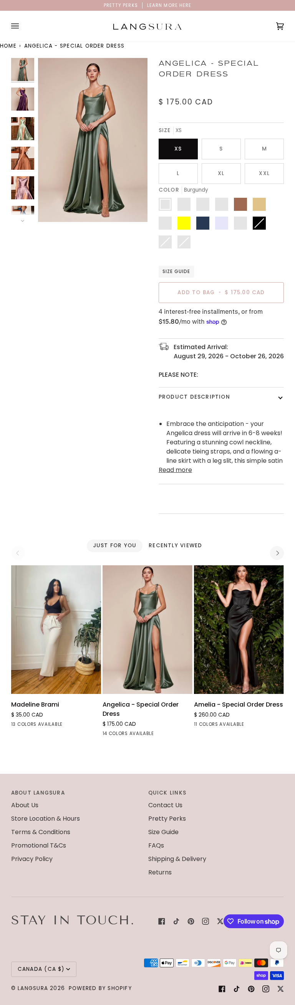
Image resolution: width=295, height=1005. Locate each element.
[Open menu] (22, 26)
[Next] (277, 553)
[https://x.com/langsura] (220, 921)
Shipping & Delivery (177, 858)
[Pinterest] (190, 921)
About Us (24, 805)
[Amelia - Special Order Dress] (239, 629)
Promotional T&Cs (38, 845)
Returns (160, 872)
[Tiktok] (176, 921)
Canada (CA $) (41, 969)
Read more (175, 469)
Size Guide (176, 271)
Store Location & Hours (45, 818)
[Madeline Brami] (56, 629)
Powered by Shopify (100, 988)
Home (8, 46)
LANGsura (33, 988)
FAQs (156, 845)
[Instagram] (205, 921)
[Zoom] (52, 207)
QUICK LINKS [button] (167, 792)
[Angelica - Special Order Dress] (148, 629)
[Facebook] (161, 921)
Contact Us (165, 805)
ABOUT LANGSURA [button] (38, 792)
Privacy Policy (32, 858)
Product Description (194, 397)
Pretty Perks (167, 818)
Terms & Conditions (40, 832)
